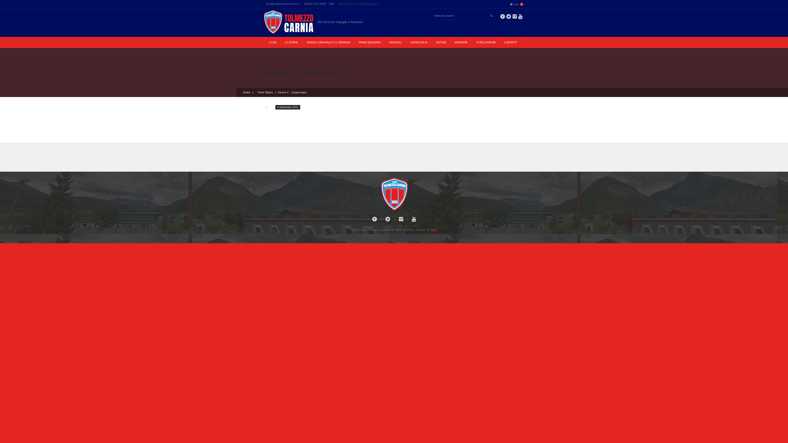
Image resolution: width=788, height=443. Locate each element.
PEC (332, 3)
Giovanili (395, 42)
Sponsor (461, 42)
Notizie (441, 42)
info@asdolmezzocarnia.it (283, 3)
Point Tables (265, 92)
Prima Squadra (370, 42)
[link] (502, 17)
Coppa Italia (419, 42)
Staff (434, 229)
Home (246, 92)
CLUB (272, 42)
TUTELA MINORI (486, 42)
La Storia (291, 42)
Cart (516, 4)
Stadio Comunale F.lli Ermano (328, 42)
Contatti (510, 42)
